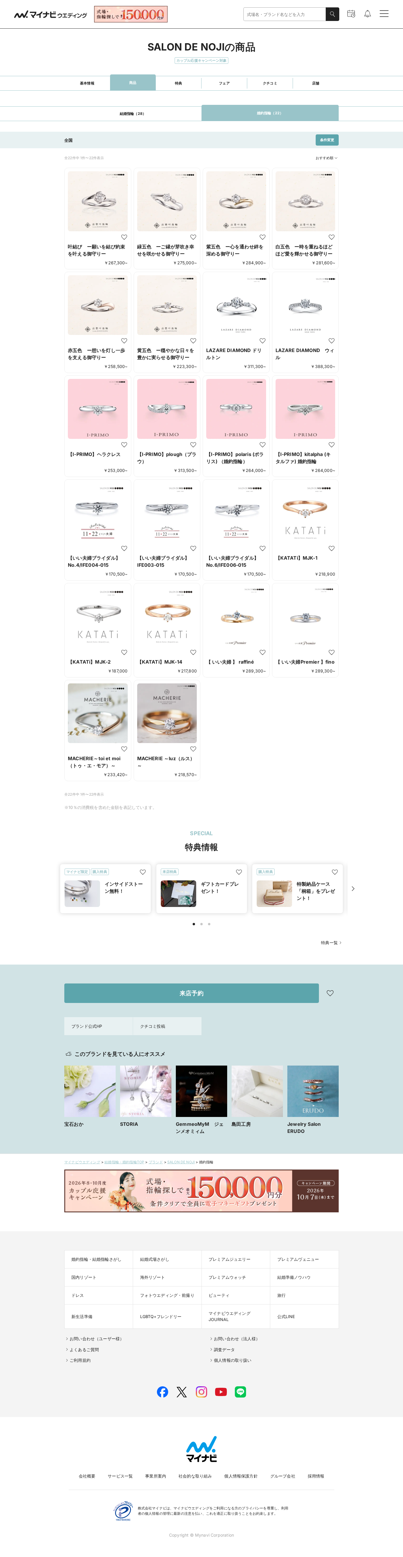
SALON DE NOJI (181, 1162)
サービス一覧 (120, 1475)
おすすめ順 (324, 158)
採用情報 (316, 1475)
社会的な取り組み (195, 1475)
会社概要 (87, 1475)
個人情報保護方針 (241, 1475)
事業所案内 (155, 1475)
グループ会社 (282, 1475)
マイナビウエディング (82, 1162)
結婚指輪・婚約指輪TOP (124, 1162)
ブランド (156, 1162)
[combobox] (284, 14)
